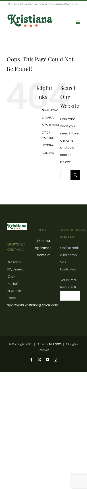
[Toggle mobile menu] (78, 22)
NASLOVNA (50, 110)
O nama (43, 240)
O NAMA (48, 117)
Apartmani (43, 248)
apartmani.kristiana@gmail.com (60, 4)
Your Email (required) (68, 283)
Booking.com (31, 4)
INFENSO (54, 344)
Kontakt (43, 255)
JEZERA (47, 145)
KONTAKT (49, 153)
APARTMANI (50, 125)
